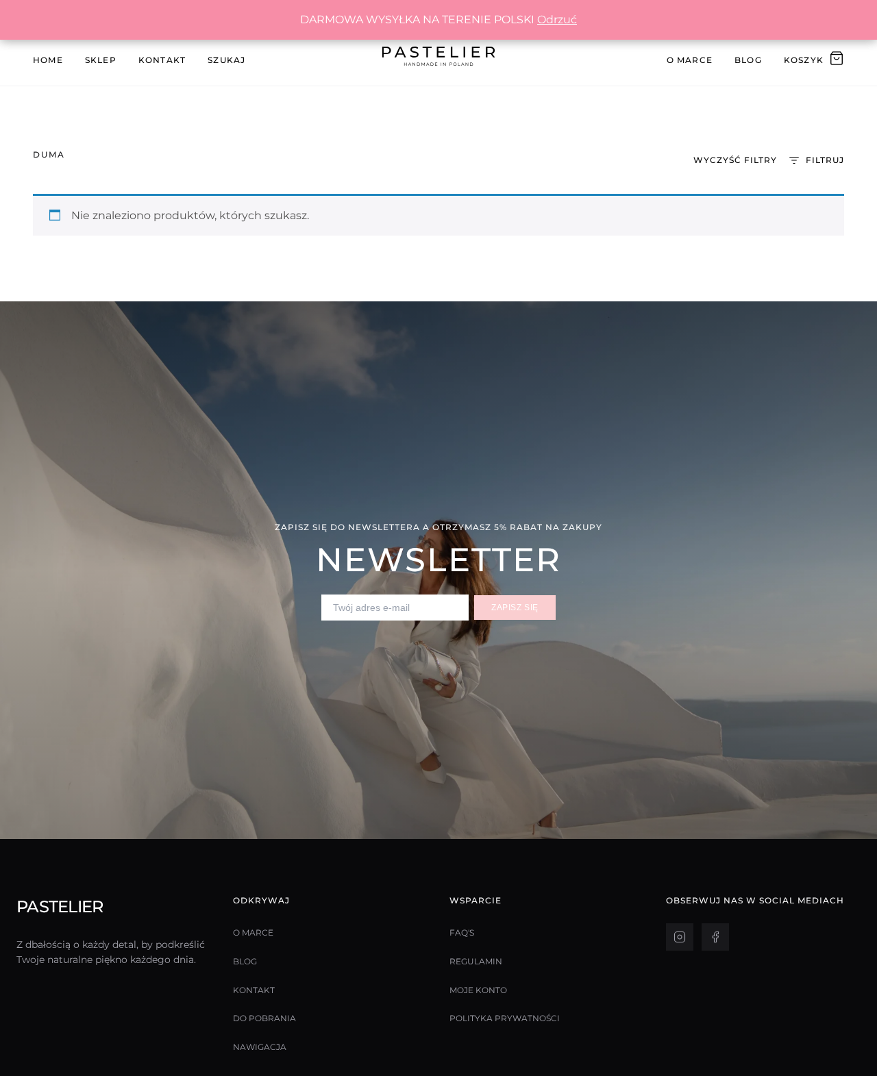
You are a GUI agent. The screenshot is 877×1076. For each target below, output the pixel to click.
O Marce (690, 60)
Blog (748, 60)
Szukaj (226, 60)
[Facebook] (715, 937)
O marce (253, 932)
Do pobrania (264, 1018)
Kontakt (162, 60)
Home (48, 60)
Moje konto (478, 990)
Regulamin (475, 961)
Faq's (461, 932)
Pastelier (59, 906)
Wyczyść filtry (735, 160)
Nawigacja (259, 1047)
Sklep (100, 60)
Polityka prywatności (504, 1018)
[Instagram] (679, 937)
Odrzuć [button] (557, 19)
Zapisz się (515, 607)
